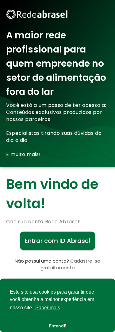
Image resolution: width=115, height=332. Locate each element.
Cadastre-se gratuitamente (70, 264)
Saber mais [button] (47, 307)
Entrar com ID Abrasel (57, 240)
